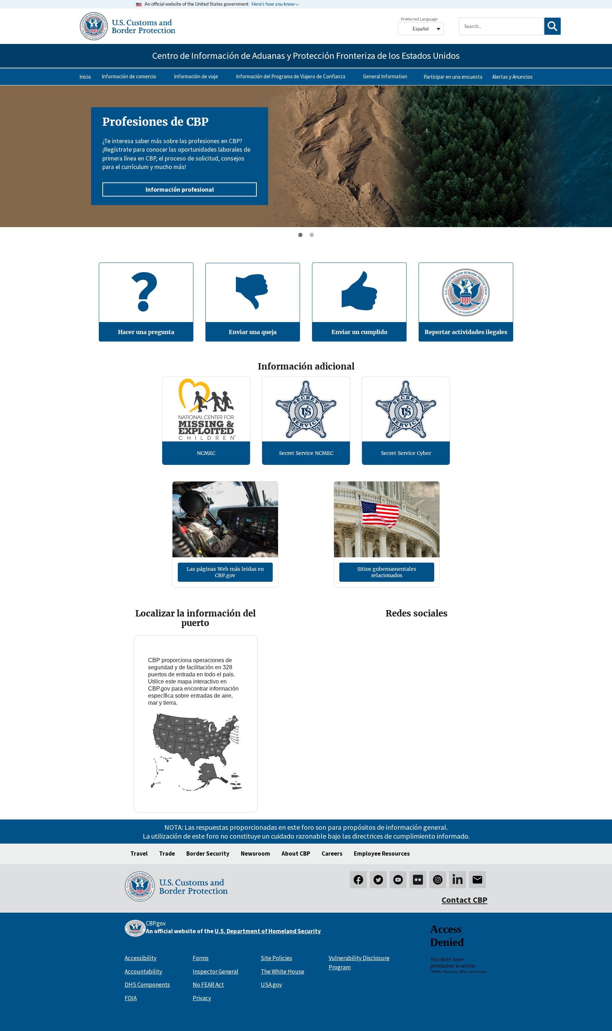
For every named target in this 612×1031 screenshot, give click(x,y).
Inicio (85, 76)
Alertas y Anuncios (512, 76)
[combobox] (501, 26)
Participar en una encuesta (453, 76)
